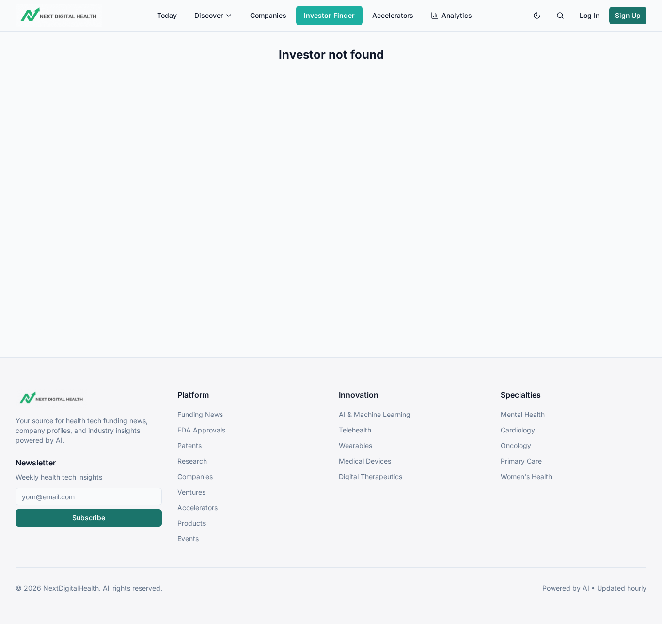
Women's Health (526, 476)
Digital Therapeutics (370, 476)
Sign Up (628, 15)
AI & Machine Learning (374, 414)
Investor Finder (329, 15)
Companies (268, 15)
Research (192, 461)
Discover (208, 15)
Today (167, 15)
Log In (589, 15)
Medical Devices (365, 461)
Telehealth (355, 430)
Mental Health (523, 414)
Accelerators (392, 15)
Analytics (456, 15)
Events (188, 538)
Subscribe (88, 517)
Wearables (355, 445)
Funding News (200, 414)
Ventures (191, 492)
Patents (189, 445)
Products (191, 523)
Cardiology (518, 430)
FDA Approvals (201, 430)
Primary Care (521, 461)
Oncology (516, 445)
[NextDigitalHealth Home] (89, 398)
